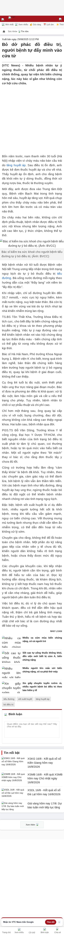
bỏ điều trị (8, 704)
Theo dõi (50, 922)
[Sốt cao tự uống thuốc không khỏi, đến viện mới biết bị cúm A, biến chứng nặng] (11, 657)
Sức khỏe (13, 31)
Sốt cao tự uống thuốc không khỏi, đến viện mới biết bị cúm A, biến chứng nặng (42, 656)
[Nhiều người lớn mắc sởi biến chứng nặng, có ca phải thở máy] (11, 672)
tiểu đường (9, 699)
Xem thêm (31, 825)
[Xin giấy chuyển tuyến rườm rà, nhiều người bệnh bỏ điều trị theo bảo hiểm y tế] (11, 687)
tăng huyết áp (16, 165)
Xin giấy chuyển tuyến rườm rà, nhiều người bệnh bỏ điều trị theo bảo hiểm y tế (42, 686)
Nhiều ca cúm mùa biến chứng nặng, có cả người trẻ (42, 639)
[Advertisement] (32, 118)
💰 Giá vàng (35, 24)
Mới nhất (9, 24)
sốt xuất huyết (25, 699)
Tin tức (25, 31)
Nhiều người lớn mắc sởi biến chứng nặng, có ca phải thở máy (42, 670)
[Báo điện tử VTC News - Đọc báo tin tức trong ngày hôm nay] (19, 19)
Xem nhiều (23, 24)
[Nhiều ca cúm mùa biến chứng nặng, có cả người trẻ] (11, 642)
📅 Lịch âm (48, 24)
